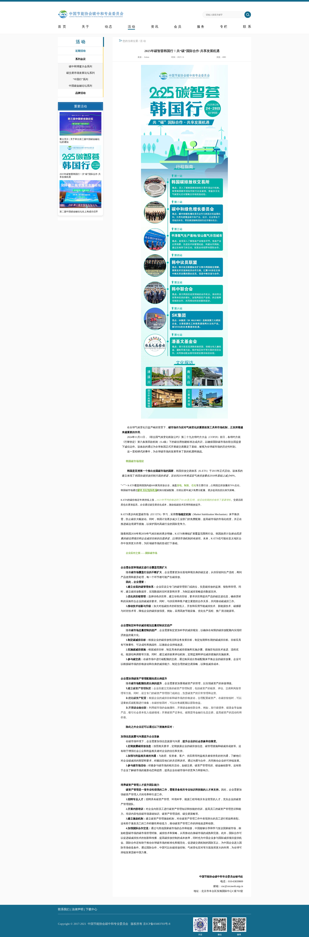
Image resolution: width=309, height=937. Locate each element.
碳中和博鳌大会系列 (80, 66)
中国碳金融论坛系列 (80, 85)
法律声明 (77, 909)
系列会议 (80, 59)
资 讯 (154, 26)
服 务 (200, 26)
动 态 (108, 26)
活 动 (131, 26)
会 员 (177, 26)
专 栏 (223, 26)
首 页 (62, 26)
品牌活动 (80, 93)
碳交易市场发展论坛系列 (80, 72)
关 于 (85, 26)
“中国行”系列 (80, 79)
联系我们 (64, 909)
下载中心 (91, 909)
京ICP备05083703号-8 (156, 923)
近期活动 (80, 50)
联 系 (247, 26)
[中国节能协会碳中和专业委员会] (91, 18)
